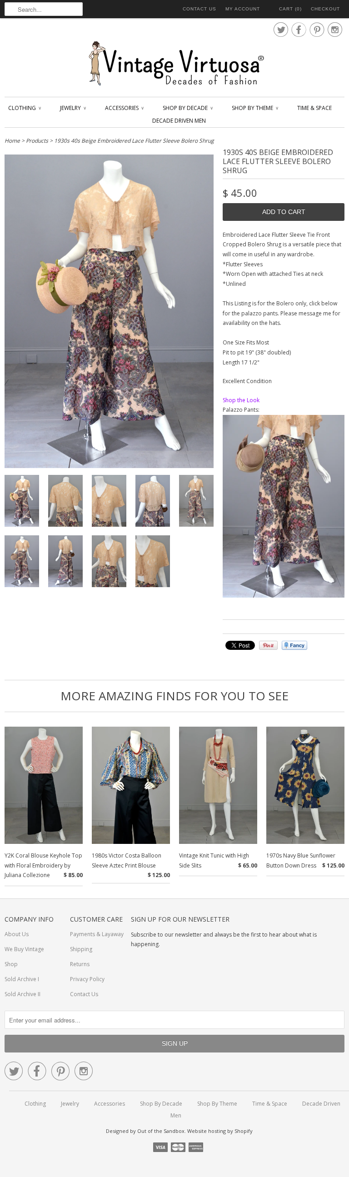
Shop (11, 964)
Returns (80, 964)
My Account (242, 8)
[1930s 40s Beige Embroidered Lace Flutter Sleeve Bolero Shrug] (22, 502)
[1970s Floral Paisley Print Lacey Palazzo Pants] (283, 595)
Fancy (294, 645)
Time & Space (314, 108)
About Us (17, 934)
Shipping (81, 949)
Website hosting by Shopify (220, 1130)
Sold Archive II (22, 994)
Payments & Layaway (97, 934)
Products (37, 141)
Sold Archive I (22, 979)
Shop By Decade (187, 108)
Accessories (124, 108)
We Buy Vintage (24, 949)
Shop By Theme (255, 108)
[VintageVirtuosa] (174, 64)
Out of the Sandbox (160, 1130)
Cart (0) (290, 8)
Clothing (24, 108)
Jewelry (72, 108)
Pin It (268, 645)
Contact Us (199, 8)
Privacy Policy (87, 979)
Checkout (325, 8)
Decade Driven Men (179, 121)
